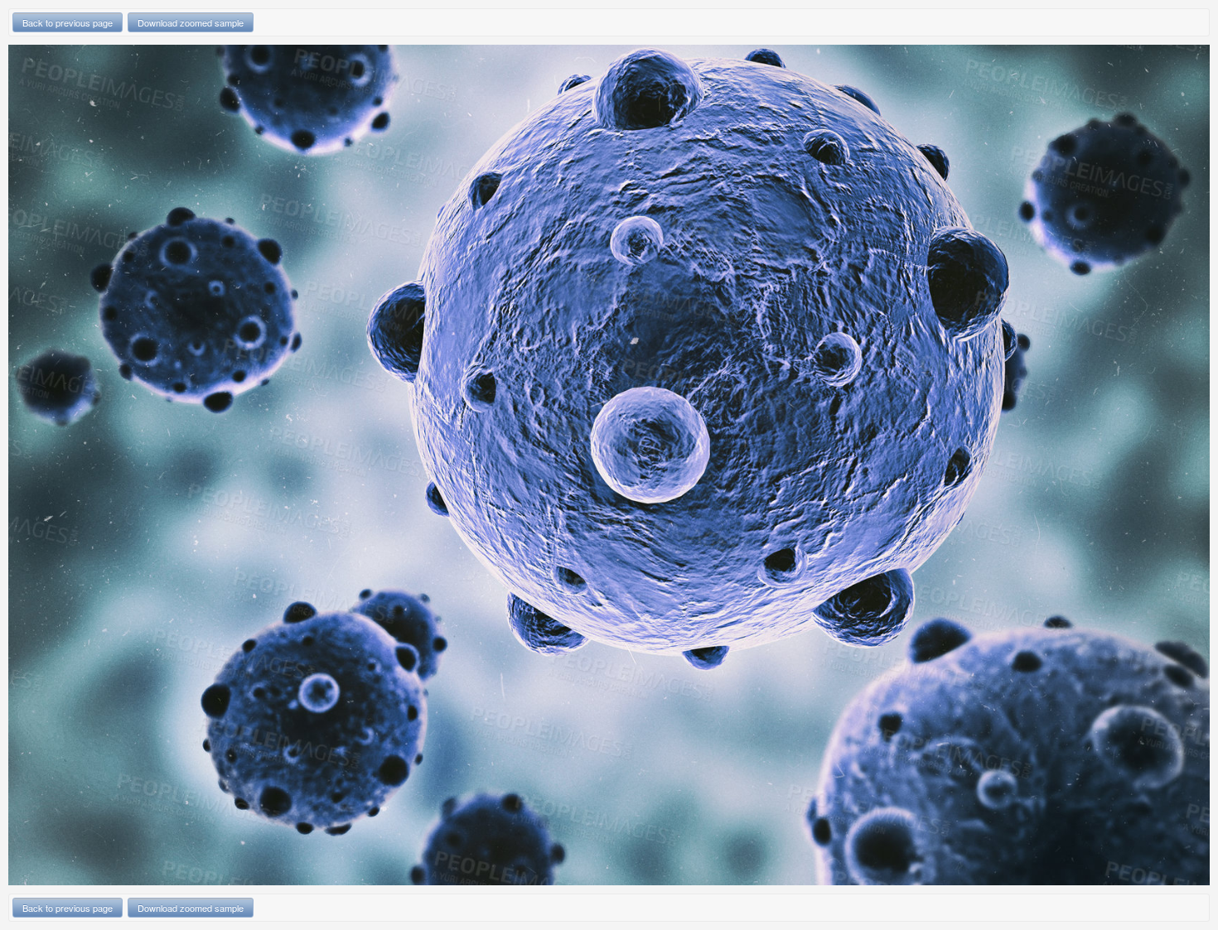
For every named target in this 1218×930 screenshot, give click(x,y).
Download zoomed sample (191, 22)
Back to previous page (67, 22)
